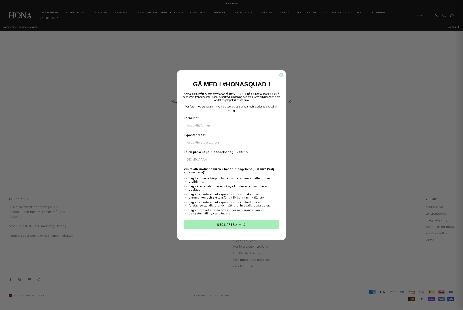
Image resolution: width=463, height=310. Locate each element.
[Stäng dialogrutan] (281, 75)
